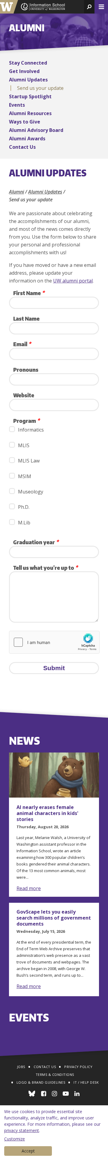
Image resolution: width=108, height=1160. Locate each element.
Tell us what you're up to (45, 567)
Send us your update (40, 88)
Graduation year (35, 542)
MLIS (23, 445)
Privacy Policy (78, 1066)
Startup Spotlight (30, 96)
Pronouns (25, 369)
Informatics (31, 429)
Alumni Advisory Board (36, 130)
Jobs (21, 1066)
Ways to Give (24, 121)
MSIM (24, 476)
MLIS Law (29, 460)
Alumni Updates (28, 79)
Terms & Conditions (55, 1074)
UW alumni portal (73, 280)
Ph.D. (23, 507)
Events (17, 105)
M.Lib (24, 522)
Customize (14, 1139)
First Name (28, 292)
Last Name (26, 318)
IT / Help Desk (86, 1082)
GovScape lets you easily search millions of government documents (53, 917)
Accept (28, 1151)
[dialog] (54, 1132)
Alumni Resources (30, 113)
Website (23, 395)
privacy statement (21, 1130)
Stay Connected (28, 63)
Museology (30, 491)
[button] (89, 7)
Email (22, 343)
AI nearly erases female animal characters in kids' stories (47, 813)
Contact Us (22, 147)
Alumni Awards (27, 138)
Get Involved (24, 71)
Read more (28, 888)
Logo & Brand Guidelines (40, 1082)
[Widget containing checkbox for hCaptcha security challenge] (54, 642)
